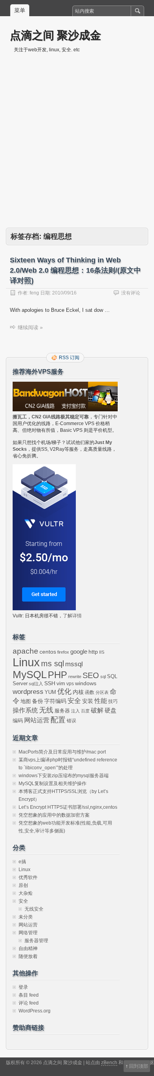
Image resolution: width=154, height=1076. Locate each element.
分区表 (102, 692)
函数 (89, 692)
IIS (101, 652)
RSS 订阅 (69, 357)
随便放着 (28, 956)
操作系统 (25, 710)
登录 (23, 987)
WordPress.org (35, 1011)
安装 (87, 701)
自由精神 (28, 948)
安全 (74, 701)
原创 (23, 885)
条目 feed (29, 995)
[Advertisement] (77, 147)
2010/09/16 (64, 293)
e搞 (22, 861)
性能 (100, 700)
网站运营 (36, 720)
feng (34, 293)
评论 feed (29, 1003)
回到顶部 (138, 1066)
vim (60, 683)
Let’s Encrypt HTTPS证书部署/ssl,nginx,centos (68, 807)
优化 (64, 691)
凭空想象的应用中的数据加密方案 (54, 815)
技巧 (113, 701)
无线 (46, 710)
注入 (75, 711)
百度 (85, 711)
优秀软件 (28, 877)
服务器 (62, 711)
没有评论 (130, 293)
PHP (57, 675)
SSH (49, 683)
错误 (71, 721)
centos (47, 652)
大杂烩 (26, 893)
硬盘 (110, 710)
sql (103, 676)
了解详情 (72, 616)
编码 (18, 721)
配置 (58, 720)
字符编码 (55, 701)
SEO (91, 675)
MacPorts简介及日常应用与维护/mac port (62, 752)
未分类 (26, 917)
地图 (26, 701)
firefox (63, 652)
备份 (37, 701)
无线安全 (33, 909)
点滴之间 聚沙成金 (55, 35)
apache (25, 651)
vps (70, 683)
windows (85, 683)
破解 (97, 710)
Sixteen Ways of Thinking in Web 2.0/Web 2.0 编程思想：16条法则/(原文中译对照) (75, 270)
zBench (109, 1062)
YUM (50, 692)
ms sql (52, 663)
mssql (74, 664)
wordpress (28, 691)
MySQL (30, 674)
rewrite (74, 676)
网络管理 (28, 932)
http (93, 652)
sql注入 (36, 683)
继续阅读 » (30, 327)
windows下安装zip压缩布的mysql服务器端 (64, 775)
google (78, 652)
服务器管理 (36, 940)
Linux (26, 662)
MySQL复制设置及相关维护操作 (52, 783)
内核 (78, 692)
